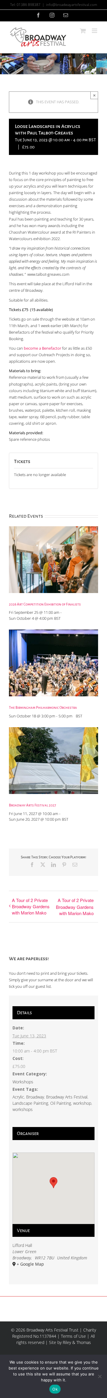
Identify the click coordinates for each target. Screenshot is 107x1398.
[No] (100, 1376)
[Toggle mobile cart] (83, 31)
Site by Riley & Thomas (70, 1342)
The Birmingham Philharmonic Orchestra (43, 708)
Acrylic (18, 1097)
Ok (55, 1389)
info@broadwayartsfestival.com (71, 4)
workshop (82, 1103)
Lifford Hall (22, 1245)
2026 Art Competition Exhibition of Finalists (45, 604)
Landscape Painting (30, 1103)
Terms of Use (73, 1336)
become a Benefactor (42, 348)
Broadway (35, 1097)
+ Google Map (30, 1264)
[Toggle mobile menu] (95, 31)
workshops (22, 1109)
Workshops (22, 1082)
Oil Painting (60, 1103)
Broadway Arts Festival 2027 (32, 805)
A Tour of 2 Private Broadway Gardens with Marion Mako (31, 906)
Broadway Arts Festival (66, 1097)
